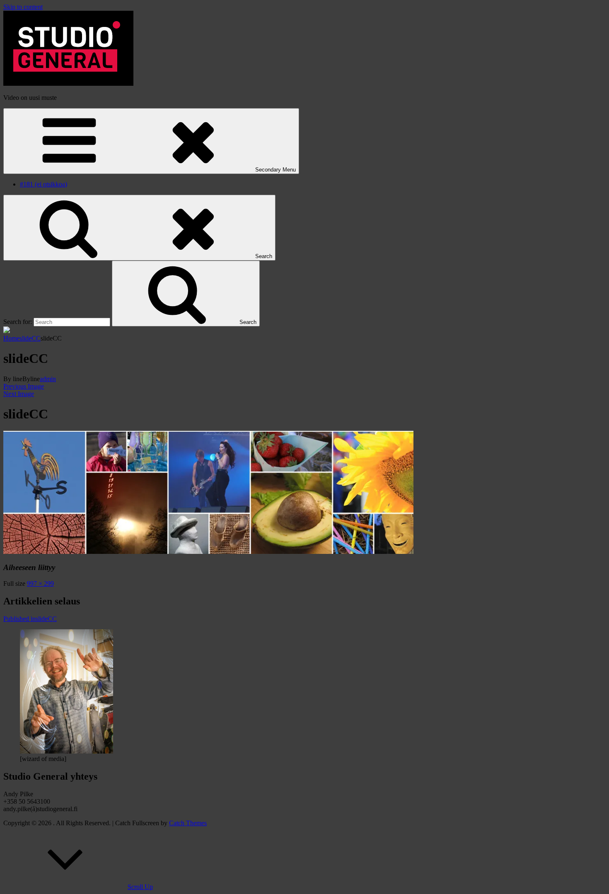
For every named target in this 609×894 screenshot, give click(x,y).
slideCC (30, 338)
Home (11, 338)
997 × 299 (40, 583)
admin (48, 378)
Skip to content (23, 6)
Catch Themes (188, 822)
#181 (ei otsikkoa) (43, 184)
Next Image (18, 393)
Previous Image (23, 386)
